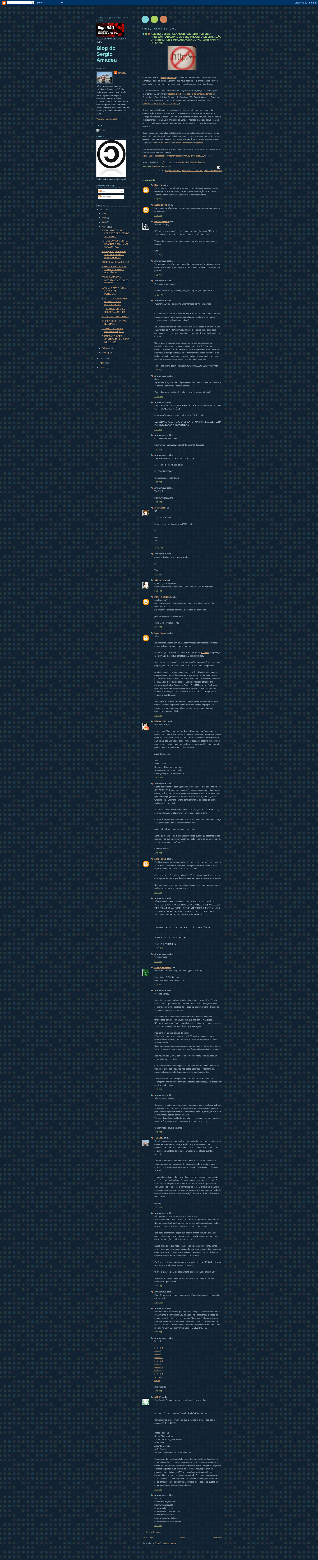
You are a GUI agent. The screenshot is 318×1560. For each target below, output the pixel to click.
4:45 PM (158, 215)
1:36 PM (158, 1089)
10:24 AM (158, 778)
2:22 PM (158, 429)
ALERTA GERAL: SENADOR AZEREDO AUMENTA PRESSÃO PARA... (114, 270)
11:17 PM (158, 295)
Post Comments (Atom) (165, 1543)
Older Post (217, 1538)
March (105, 227)
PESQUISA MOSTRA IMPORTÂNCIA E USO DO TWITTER (115, 280)
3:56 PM (158, 591)
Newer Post (147, 1538)
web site (158, 1377)
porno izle (158, 1348)
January (106, 352)
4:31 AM (158, 370)
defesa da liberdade (213, 170)
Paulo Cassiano (161, 221)
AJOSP (157, 1397)
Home (182, 1538)
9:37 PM (158, 1391)
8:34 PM (158, 627)
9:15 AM (158, 574)
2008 (102, 358)
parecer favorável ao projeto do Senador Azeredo (190, 94)
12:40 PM (158, 396)
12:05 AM (158, 948)
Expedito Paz (160, 205)
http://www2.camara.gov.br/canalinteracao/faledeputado (178, 143)
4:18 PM (158, 502)
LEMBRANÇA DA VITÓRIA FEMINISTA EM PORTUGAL (114, 291)
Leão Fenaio (160, 633)
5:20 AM (158, 961)
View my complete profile (107, 119)
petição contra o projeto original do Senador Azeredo (182, 162)
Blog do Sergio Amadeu (106, 54)
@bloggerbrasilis (162, 967)
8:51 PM (158, 715)
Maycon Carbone (162, 597)
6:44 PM (158, 1286)
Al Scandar (159, 508)
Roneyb (158, 185)
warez (157, 1380)
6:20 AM (158, 985)
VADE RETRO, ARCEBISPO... (115, 316)
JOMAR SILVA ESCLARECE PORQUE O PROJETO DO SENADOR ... (115, 233)
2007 (102, 363)
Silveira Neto (160, 580)
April (104, 222)
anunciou (205, 652)
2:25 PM (158, 482)
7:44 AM (158, 255)
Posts (103, 191)
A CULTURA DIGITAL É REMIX (115, 262)
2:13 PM (158, 1207)
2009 (102, 210)
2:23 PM (158, 449)
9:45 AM (158, 199)
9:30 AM (158, 1489)
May (104, 218)
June (104, 213)
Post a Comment (153, 1532)
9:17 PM (158, 892)
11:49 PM (158, 548)
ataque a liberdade (173, 170)
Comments (106, 197)
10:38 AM (158, 1303)
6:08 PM (158, 853)
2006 (102, 367)
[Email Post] (218, 167)
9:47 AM (158, 1525)
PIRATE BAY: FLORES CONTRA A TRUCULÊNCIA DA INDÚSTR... (115, 339)
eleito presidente (168, 77)
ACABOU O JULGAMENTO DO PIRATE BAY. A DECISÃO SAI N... (114, 301)
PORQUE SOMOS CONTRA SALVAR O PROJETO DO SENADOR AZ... (115, 244)
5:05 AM (158, 275)
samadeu (158, 1138)
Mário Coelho (160, 721)
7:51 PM (158, 1332)
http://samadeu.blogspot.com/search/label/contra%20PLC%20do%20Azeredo (177, 156)
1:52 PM (158, 1132)
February (106, 348)
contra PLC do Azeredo (192, 170)
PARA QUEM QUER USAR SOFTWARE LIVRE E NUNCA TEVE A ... (114, 254)
